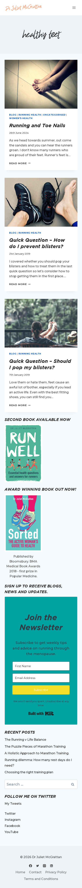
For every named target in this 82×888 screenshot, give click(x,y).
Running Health (29, 114)
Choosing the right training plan (29, 772)
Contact (35, 872)
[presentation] (41, 84)
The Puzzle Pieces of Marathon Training (35, 746)
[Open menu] (73, 8)
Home (20, 872)
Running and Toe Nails (38, 125)
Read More (20, 163)
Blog (12, 114)
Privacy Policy (56, 872)
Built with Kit (41, 713)
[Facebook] (30, 866)
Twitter (10, 813)
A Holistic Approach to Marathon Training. (37, 753)
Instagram (13, 820)
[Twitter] (38, 866)
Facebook (12, 826)
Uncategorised (54, 114)
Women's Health (21, 118)
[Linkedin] (51, 866)
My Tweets (13, 803)
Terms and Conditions (41, 879)
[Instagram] (44, 866)
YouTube (11, 832)
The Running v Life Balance (25, 739)
